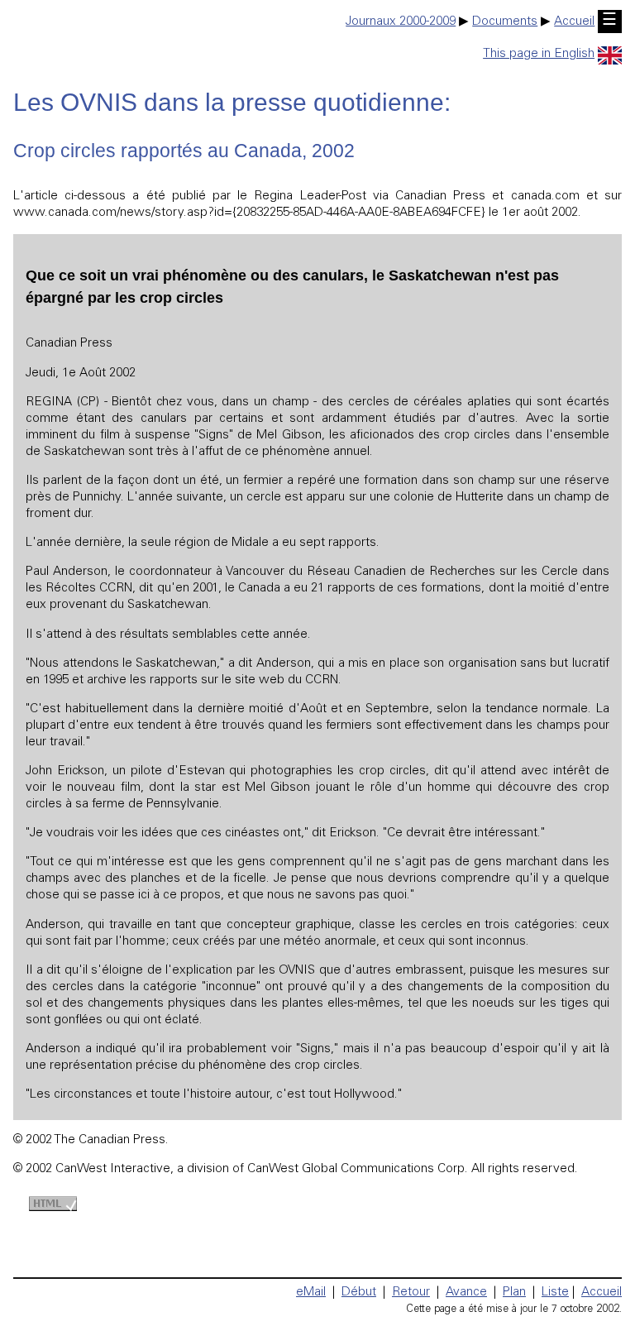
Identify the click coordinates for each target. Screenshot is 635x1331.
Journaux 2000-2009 (401, 22)
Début (358, 1292)
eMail (311, 1292)
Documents (504, 22)
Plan (514, 1292)
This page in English (538, 54)
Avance (466, 1292)
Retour (411, 1292)
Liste (555, 1292)
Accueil (574, 22)
